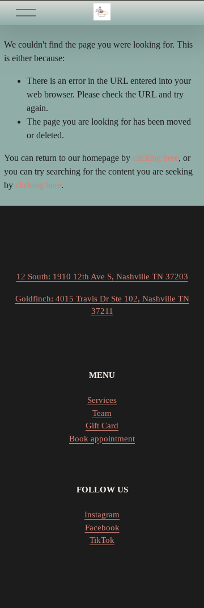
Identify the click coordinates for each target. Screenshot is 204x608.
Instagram (102, 514)
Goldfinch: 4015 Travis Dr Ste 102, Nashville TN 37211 (102, 305)
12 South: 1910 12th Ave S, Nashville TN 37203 (102, 276)
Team (102, 413)
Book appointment (102, 438)
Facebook (102, 527)
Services (102, 400)
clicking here (155, 158)
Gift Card (102, 425)
